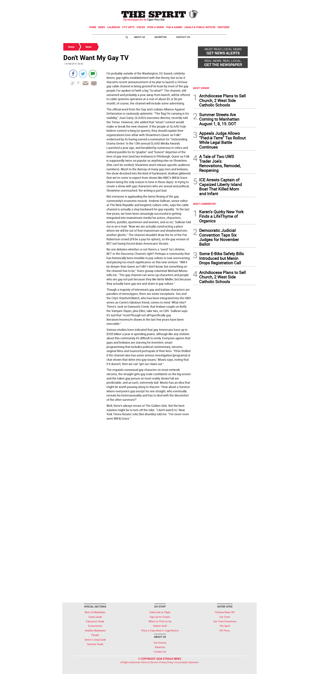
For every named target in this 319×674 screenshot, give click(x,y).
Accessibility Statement (187, 662)
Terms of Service (149, 662)
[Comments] (93, 74)
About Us (139, 37)
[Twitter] (83, 74)
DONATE (247, 3)
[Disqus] (127, 467)
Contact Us (183, 37)
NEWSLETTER (229, 3)
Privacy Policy (166, 662)
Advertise (160, 37)
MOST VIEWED (201, 88)
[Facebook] (73, 74)
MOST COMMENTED (204, 203)
